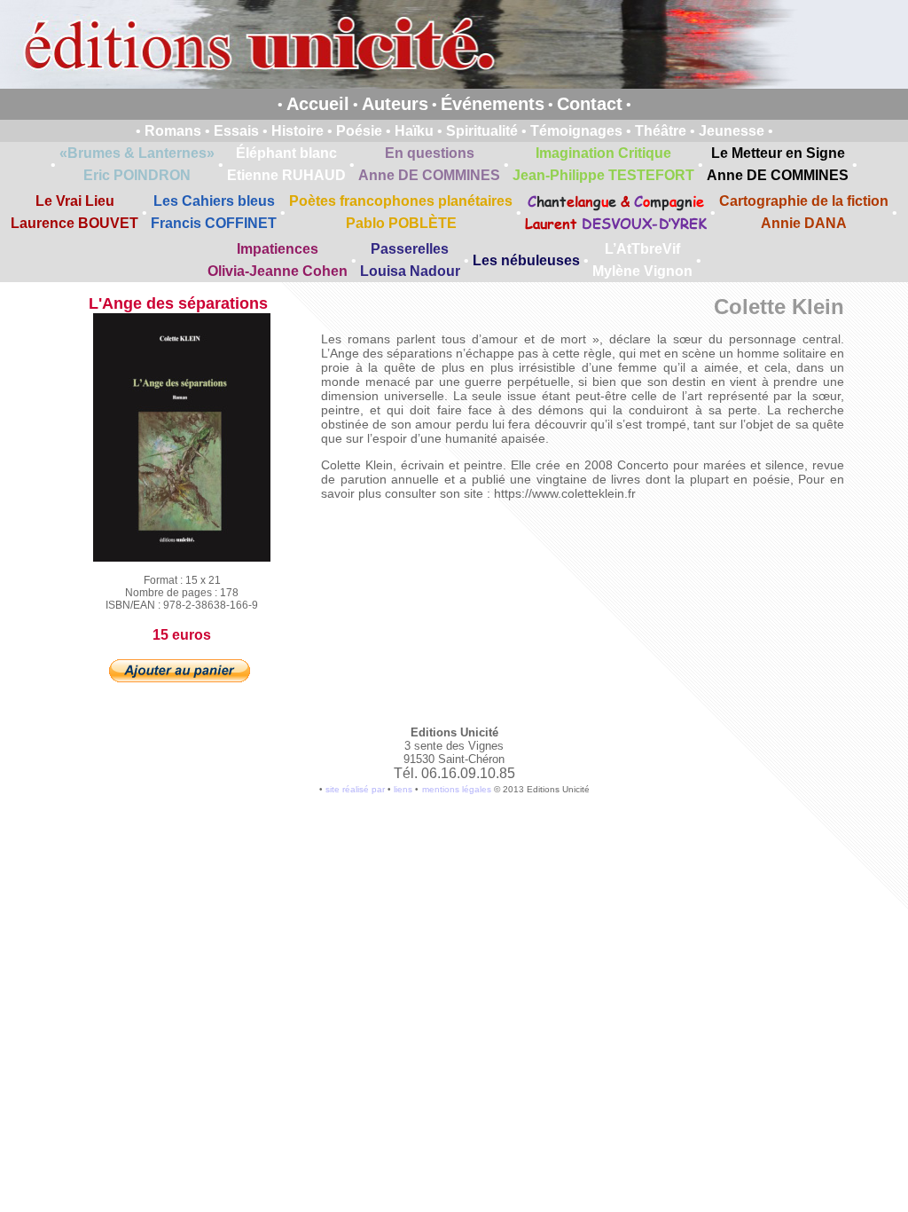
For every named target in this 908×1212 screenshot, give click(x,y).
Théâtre (660, 130)
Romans (173, 130)
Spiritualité (482, 130)
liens (403, 789)
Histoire (297, 130)
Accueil (317, 104)
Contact (589, 104)
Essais (236, 130)
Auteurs (395, 104)
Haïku (414, 130)
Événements (492, 104)
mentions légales (456, 789)
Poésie (359, 130)
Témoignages (576, 130)
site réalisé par (355, 789)
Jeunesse (731, 130)
